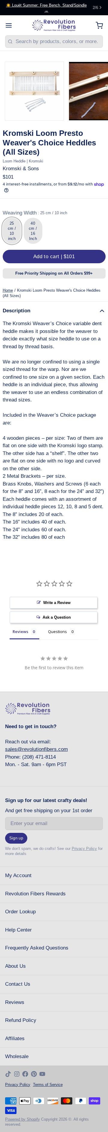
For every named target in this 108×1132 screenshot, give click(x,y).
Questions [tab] (57, 631)
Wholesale (16, 1056)
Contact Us (17, 984)
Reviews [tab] (20, 631)
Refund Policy (20, 1020)
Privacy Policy (84, 848)
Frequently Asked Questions (36, 948)
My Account (18, 875)
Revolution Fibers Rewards (35, 894)
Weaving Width (35, 212)
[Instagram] (17, 1074)
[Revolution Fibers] (54, 25)
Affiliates (15, 1038)
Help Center (18, 930)
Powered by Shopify (22, 1119)
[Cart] (97, 25)
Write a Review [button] (56, 602)
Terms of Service (48, 1084)
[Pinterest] (34, 1074)
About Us (15, 966)
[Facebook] (25, 1074)
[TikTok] (8, 1074)
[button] (54, 256)
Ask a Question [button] (57, 617)
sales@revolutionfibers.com (36, 749)
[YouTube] (42, 1074)
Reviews (14, 1002)
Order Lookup (20, 912)
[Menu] (11, 25)
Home (8, 290)
